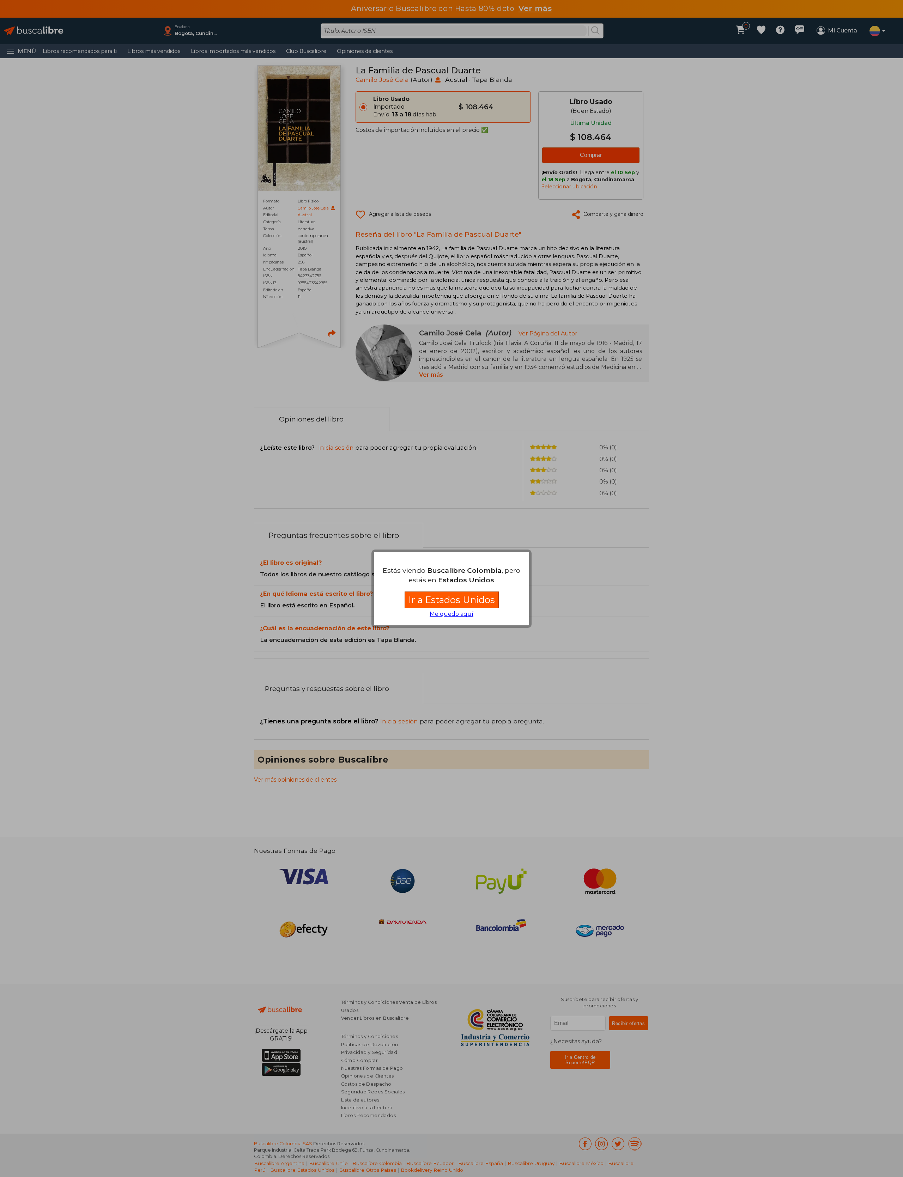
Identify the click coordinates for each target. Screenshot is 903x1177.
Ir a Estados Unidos (451, 599)
